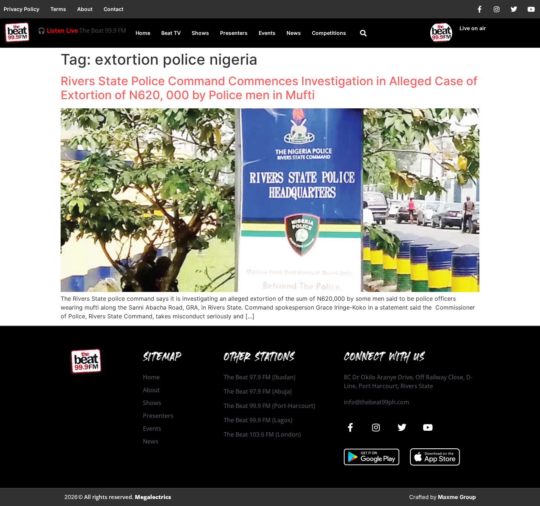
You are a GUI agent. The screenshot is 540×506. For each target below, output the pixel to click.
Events (267, 33)
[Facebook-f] (479, 9)
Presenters (234, 33)
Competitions (329, 33)
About (85, 9)
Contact (113, 9)
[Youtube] (531, 9)
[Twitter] (514, 9)
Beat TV (171, 33)
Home (143, 33)
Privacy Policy (21, 9)
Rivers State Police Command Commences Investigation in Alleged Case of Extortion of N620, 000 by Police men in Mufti (269, 88)
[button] (363, 33)
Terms (58, 9)
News (294, 33)
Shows (200, 33)
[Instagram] (496, 9)
